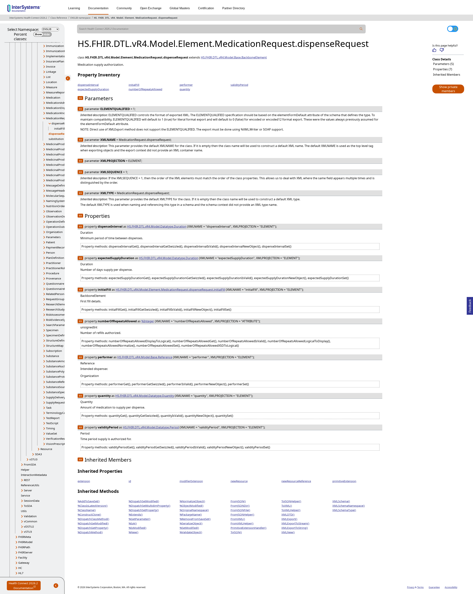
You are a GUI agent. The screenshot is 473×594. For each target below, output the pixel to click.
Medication (53, 97)
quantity (185, 89)
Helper (25, 469)
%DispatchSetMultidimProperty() (149, 505)
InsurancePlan (55, 61)
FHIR (101, 17)
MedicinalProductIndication (63, 159)
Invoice (50, 66)
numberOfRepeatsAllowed (145, 89)
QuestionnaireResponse (61, 289)
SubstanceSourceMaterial (62, 387)
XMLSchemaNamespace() (348, 505)
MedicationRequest (146, 17)
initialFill (59, 128)
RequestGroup (55, 299)
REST (27, 480)
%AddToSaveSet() (89, 501)
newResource (239, 481)
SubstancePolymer (58, 371)
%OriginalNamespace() (194, 510)
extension (84, 481)
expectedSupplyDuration (93, 89)
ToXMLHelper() (290, 510)
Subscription (54, 351)
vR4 (113, 17)
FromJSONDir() (240, 505)
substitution (56, 139)
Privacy (410, 587)
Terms (420, 587)
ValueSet (51, 433)
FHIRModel (25, 542)
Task (49, 407)
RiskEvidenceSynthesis (60, 320)
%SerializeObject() (191, 523)
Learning (74, 8)
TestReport (52, 418)
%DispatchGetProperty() (93, 528)
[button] (448, 89)
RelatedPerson (55, 294)
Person (50, 252)
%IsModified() (137, 528)
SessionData (31, 500)
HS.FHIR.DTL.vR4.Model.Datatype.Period (151, 427)
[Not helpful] (442, 50)
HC (20, 568)
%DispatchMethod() (90, 532)
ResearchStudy (55, 309)
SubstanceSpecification (60, 392)
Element (129, 17)
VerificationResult (57, 438)
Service (25, 495)
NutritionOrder (55, 206)
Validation (30, 516)
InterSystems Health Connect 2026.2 (28, 17)
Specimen (52, 330)
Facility (22, 557)
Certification (206, 8)
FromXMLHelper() (242, 523)
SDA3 (38, 454)
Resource (46, 449)
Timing (50, 428)
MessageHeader (56, 190)
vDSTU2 (29, 526)
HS (95, 17)
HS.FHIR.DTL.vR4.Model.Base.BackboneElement (234, 57)
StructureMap (54, 345)
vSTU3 (33, 459)
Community (124, 8)
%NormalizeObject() (192, 501)
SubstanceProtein (57, 376)
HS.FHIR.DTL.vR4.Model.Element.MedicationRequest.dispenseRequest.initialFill (170, 290)
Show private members (448, 89)
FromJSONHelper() (242, 514)
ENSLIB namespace (80, 17)
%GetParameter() (139, 519)
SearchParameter (57, 325)
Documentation (98, 8)
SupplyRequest (55, 402)
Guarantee (434, 587)
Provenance (53, 278)
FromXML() (238, 519)
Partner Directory (233, 8)
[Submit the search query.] (361, 29)
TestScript (52, 423)
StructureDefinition (58, 340)
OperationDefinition (59, 221)
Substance (52, 356)
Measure (51, 87)
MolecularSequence (58, 196)
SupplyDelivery (55, 397)
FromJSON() (238, 501)
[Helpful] (434, 50)
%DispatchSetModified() (144, 501)
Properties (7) (442, 69)
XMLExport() (289, 519)
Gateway (23, 562)
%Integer (147, 321)
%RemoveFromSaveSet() (195, 519)
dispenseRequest (167, 17)
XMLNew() (288, 532)
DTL (107, 17)
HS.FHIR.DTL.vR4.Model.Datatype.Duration (156, 226)
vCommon (30, 521)
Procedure (52, 273)
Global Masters (180, 8)
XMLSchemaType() (344, 510)
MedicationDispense (59, 108)
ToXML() (286, 505)
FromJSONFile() (240, 510)
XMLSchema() (341, 501)
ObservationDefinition (60, 216)
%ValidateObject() (191, 532)
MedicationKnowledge (60, 113)
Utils (24, 511)
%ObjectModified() (191, 505)
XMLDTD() (288, 514)
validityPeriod (239, 85)
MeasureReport (56, 92)
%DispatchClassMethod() (93, 519)
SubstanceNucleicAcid (60, 366)
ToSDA (28, 506)
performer (186, 85)
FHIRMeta (24, 537)
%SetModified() (189, 528)
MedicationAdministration (62, 102)
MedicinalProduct (57, 144)
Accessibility (451, 587)
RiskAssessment (56, 314)
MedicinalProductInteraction (64, 170)
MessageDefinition (58, 185)
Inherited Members (446, 75)
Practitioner (53, 263)
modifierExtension (191, 481)
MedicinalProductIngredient (64, 164)
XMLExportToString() (294, 528)
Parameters (53, 237)
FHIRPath (24, 547)
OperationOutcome (58, 227)
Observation (54, 211)
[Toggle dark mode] (452, 29)
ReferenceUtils (30, 485)
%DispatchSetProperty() (144, 510)
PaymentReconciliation (60, 247)
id (130, 481)
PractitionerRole (56, 268)
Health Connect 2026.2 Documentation (25, 585)
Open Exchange (151, 8)
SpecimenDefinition (58, 335)
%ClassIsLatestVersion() (93, 505)
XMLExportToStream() (295, 523)
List (48, 77)
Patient (50, 242)
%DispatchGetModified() (93, 523)
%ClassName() (87, 510)
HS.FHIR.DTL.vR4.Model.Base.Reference (144, 357)
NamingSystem (55, 201)
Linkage (51, 71)
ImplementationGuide (60, 56)
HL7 (20, 573)
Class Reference (58, 17)
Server (28, 490)
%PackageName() (191, 514)
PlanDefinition (55, 258)
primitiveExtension (344, 481)
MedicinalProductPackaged (63, 175)
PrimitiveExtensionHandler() (248, 528)
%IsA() (133, 523)
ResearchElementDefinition (63, 304)
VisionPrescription (57, 444)
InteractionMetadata (34, 475)
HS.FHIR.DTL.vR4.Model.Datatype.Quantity (144, 396)
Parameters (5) (443, 64)
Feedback (470, 305)
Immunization (55, 46)
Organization (54, 232)
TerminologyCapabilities (61, 413)
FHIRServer (25, 552)
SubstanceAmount (57, 361)
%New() (133, 532)
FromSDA (30, 464)
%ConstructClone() (89, 514)
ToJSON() (236, 532)
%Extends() (136, 514)
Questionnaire (55, 283)
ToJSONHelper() (291, 501)
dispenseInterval (88, 85)
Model (119, 17)
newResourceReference (296, 481)
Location (51, 82)
